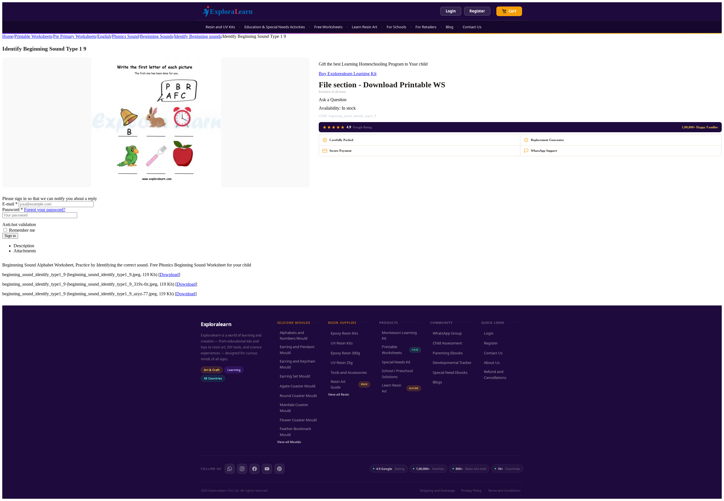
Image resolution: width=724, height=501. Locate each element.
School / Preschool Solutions (397, 373)
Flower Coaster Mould (298, 419)
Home (7, 36)
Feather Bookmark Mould (295, 431)
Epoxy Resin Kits (344, 333)
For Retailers (425, 26)
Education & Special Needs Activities (274, 26)
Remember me (22, 230)
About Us (492, 362)
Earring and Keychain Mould (297, 364)
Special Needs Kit (396, 362)
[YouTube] (267, 469)
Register (477, 11)
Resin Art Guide (349, 384)
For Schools (396, 26)
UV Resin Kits (342, 343)
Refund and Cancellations (495, 374)
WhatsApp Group (447, 333)
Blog (449, 26)
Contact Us (472, 26)
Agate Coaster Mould (297, 386)
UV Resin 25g (342, 362)
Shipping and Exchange (437, 490)
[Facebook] (254, 469)
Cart (512, 11)
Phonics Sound (125, 36)
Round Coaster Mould (298, 395)
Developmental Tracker (452, 362)
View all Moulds (289, 442)
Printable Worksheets (33, 36)
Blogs (437, 382)
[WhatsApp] (230, 469)
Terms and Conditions (504, 490)
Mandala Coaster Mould (294, 407)
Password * (12, 209)
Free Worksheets (328, 26)
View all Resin (338, 394)
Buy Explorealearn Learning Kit (347, 73)
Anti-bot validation (19, 224)
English (104, 36)
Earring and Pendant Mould (297, 349)
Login (451, 11)
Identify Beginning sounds (197, 36)
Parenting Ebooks (448, 352)
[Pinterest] (279, 469)
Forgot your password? (44, 209)
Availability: (330, 108)
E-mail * (10, 203)
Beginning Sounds (156, 36)
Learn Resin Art (364, 26)
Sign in (10, 236)
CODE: (323, 116)
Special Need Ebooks (450, 372)
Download (169, 274)
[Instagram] (242, 469)
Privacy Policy (471, 490)
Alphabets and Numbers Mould (293, 335)
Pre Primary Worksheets (74, 36)
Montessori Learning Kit (399, 335)
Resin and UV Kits (220, 26)
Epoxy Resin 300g (345, 352)
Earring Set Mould (295, 376)
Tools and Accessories (349, 372)
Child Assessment (447, 343)
